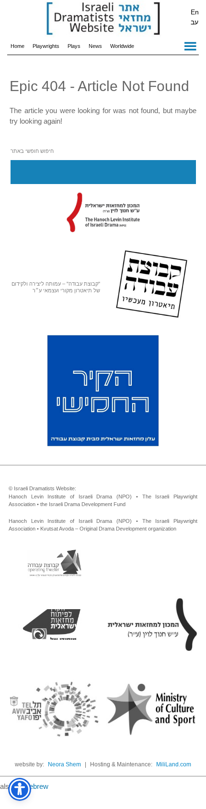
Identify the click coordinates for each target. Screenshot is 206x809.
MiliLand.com (173, 764)
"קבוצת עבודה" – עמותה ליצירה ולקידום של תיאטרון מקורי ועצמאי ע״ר (55, 287)
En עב (195, 17)
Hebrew (36, 786)
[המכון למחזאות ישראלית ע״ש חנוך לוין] (103, 212)
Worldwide (122, 46)
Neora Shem (64, 764)
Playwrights (46, 46)
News (95, 46)
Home (17, 46)
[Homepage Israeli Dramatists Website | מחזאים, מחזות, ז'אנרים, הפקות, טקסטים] (103, 19)
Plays (74, 46)
